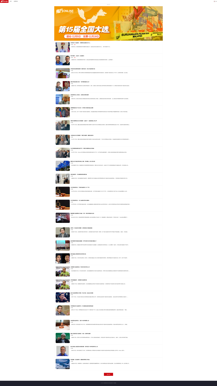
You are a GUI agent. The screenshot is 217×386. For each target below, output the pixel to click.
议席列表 (16, 1)
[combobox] (108, 4)
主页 (11, 1)
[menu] (111, 1)
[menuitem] (10, 1)
